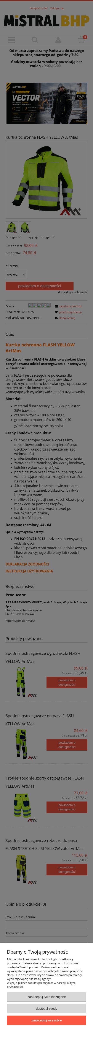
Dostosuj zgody (46, 1008)
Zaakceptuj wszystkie (46, 1020)
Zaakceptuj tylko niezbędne (46, 997)
